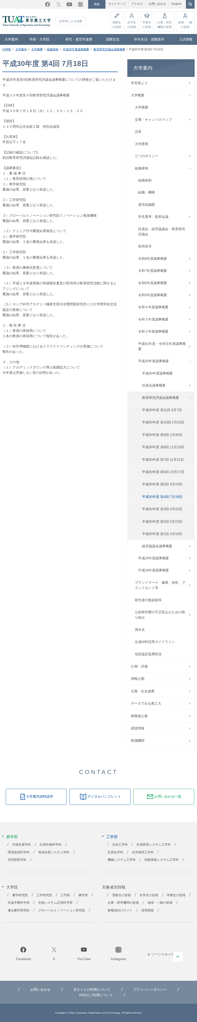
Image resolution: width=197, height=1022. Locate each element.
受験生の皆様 (116, 24)
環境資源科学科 (19, 852)
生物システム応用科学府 (55, 902)
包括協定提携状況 (148, 654)
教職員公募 (139, 716)
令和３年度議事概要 (153, 319)
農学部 (12, 837)
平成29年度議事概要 (153, 558)
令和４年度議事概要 (153, 307)
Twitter (58, 4)
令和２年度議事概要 (153, 331)
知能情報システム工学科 (161, 860)
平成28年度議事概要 (153, 570)
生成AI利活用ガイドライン (155, 642)
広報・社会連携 (142, 691)
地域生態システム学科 (53, 852)
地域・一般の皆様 (185, 24)
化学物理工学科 (143, 852)
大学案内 (11, 39)
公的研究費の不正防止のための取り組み (160, 614)
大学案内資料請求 (39, 796)
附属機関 (137, 740)
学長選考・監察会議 (153, 217)
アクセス (137, 4)
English (177, 4)
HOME (6, 49)
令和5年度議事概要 (152, 295)
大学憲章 (141, 144)
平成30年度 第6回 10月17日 (163, 472)
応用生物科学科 (51, 844)
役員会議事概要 (154, 385)
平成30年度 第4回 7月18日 (162, 497)
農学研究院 (20, 895)
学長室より (139, 83)
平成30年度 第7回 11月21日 (163, 459)
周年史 (140, 630)
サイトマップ (117, 4)
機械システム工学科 (122, 860)
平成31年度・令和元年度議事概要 (162, 346)
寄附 (97, 4)
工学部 (112, 837)
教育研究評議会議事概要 (109, 49)
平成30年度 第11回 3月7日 (162, 410)
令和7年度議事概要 (152, 271)
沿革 (138, 132)
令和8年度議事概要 (152, 259)
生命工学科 (120, 844)
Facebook (47, 4)
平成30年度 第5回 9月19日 (162, 484)
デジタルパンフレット (104, 796)
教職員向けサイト (120, 910)
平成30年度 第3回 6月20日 (162, 509)
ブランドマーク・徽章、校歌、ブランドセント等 (160, 585)
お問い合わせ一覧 (167, 796)
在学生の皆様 (131, 24)
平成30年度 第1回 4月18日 (162, 534)
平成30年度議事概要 (76, 49)
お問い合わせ (157, 4)
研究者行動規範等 (148, 600)
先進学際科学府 (19, 902)
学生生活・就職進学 (149, 39)
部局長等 (145, 246)
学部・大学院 (39, 39)
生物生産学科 (21, 844)
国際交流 (112, 39)
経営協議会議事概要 (157, 546)
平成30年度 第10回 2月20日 (163, 422)
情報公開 (137, 679)
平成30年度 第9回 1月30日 (162, 435)
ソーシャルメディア (166, 954)
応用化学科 (115, 852)
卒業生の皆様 (146, 24)
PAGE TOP (178, 957)
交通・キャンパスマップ (153, 119)
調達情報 (137, 728)
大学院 (12, 887)
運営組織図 (146, 205)
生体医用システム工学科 (153, 844)
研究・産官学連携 (78, 39)
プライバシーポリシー (150, 989)
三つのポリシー (146, 156)
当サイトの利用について (91, 989)
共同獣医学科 (17, 860)
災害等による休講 (70, 21)
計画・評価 (139, 666)
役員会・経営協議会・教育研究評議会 (161, 231)
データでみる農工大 (146, 703)
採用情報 (147, 910)
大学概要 (37, 49)
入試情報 (185, 39)
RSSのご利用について (96, 995)
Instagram (80, 4)
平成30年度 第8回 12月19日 (163, 447)
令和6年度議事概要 (152, 283)
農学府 (83, 895)
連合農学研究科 (19, 910)
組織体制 (52, 49)
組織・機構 (146, 192)
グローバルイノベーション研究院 (61, 910)
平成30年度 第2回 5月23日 (162, 521)
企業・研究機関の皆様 (164, 24)
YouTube (69, 4)
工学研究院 (44, 895)
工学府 (65, 895)
